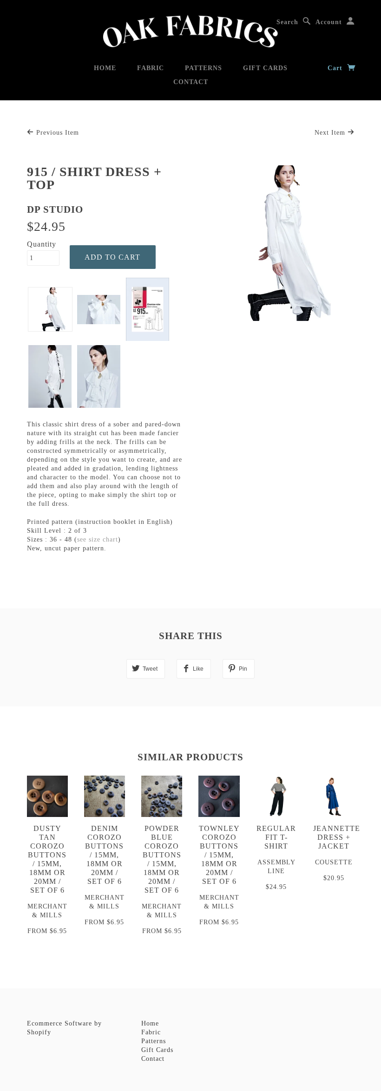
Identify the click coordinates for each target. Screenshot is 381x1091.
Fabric (150, 68)
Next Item (331, 132)
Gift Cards (265, 68)
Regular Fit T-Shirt (276, 837)
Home (105, 68)
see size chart (97, 539)
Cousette (334, 862)
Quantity (41, 244)
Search (287, 22)
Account (328, 22)
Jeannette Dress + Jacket (336, 837)
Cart (336, 68)
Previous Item (56, 132)
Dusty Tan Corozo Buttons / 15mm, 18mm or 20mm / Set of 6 (47, 859)
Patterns (203, 68)
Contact (190, 81)
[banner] (190, 31)
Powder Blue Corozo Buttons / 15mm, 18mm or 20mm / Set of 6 (162, 859)
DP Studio (55, 209)
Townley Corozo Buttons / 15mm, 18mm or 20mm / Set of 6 (219, 855)
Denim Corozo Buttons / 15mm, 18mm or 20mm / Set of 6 (104, 855)
